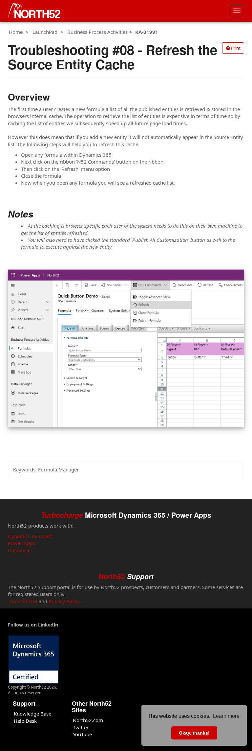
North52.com (88, 720)
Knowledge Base (32, 713)
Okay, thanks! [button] (194, 733)
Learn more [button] (226, 716)
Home (16, 32)
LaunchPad (44, 32)
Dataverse (19, 550)
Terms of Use (22, 601)
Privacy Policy (64, 601)
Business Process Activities (97, 32)
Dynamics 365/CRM (30, 536)
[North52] (34, 11)
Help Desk (25, 720)
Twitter (81, 727)
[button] (233, 48)
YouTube (82, 734)
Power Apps (21, 543)
